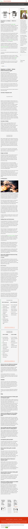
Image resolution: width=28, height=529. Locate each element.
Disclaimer (11, 519)
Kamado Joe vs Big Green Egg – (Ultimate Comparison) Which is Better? (9, 503)
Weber (16, 57)
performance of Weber (11, 235)
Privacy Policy (16, 519)
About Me (7, 519)
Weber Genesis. (10, 40)
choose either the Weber (4, 46)
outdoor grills (13, 24)
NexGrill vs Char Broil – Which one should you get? (3, 502)
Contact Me (20, 519)
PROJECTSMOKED (7, 1)
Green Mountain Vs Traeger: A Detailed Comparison (15, 503)
